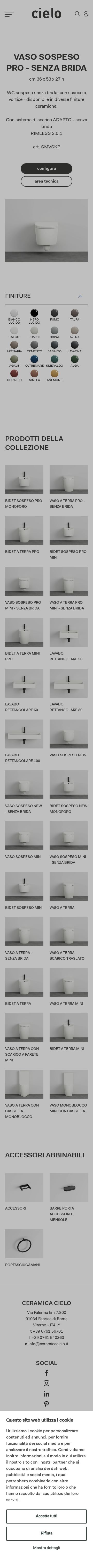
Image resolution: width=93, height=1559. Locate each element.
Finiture (18, 296)
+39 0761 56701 (48, 1332)
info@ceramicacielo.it (48, 1344)
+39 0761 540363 (48, 1338)
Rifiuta (46, 1534)
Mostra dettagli (46, 1548)
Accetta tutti (46, 1516)
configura (46, 169)
